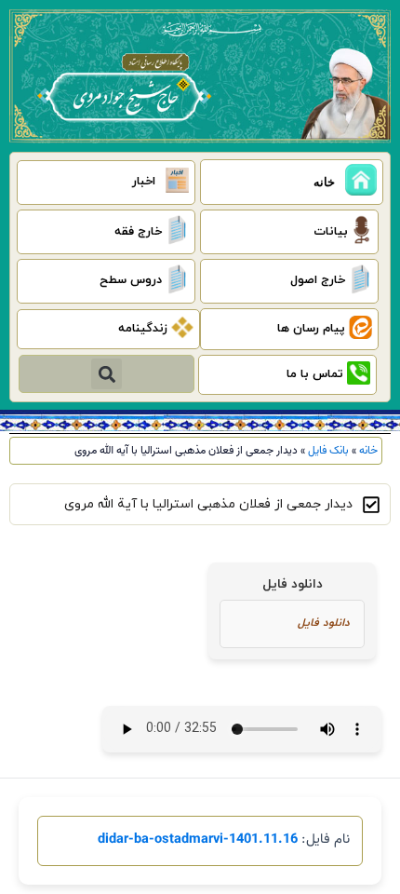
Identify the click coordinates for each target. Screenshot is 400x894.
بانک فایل (328, 450)
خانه (368, 450)
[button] (106, 374)
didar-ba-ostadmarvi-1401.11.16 (198, 839)
